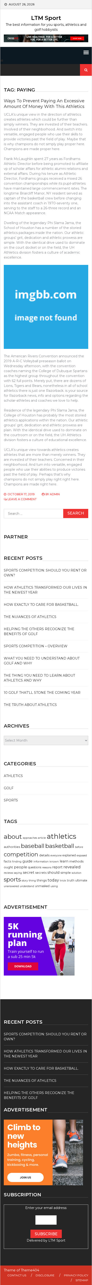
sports (12, 879)
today (53, 880)
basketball (59, 845)
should (53, 872)
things (42, 880)
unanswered (11, 886)
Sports (11, 800)
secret (28, 872)
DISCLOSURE (45, 1275)
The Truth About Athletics (30, 705)
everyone (56, 855)
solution (76, 872)
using (54, 886)
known (54, 861)
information (41, 861)
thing (32, 880)
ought (8, 867)
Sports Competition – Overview (35, 646)
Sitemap (81, 1280)
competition (21, 854)
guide (27, 861)
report (57, 867)
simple (65, 872)
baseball (32, 846)
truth (70, 880)
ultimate (81, 880)
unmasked (42, 886)
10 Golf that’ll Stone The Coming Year (42, 692)
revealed (72, 867)
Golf (8, 788)
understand (27, 886)
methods (76, 861)
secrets (40, 872)
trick (63, 880)
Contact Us (16, 1275)
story (25, 880)
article (42, 837)
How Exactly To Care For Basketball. (41, 604)
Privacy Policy (76, 1275)
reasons (46, 867)
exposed (82, 855)
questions (34, 867)
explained (69, 855)
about (13, 836)
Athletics (13, 776)
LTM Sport (46, 18)
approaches (30, 837)
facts (7, 861)
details (44, 855)
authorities (12, 847)
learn (64, 861)
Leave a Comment (22, 499)
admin (55, 494)
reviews (8, 872)
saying (18, 872)
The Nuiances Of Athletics (30, 617)
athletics (61, 836)
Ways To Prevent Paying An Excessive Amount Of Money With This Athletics (44, 103)
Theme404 (30, 1270)
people (20, 867)
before (79, 847)
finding (16, 861)
